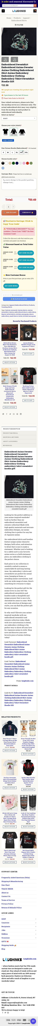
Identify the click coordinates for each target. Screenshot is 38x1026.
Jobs (3, 930)
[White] (6, 163)
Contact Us (5, 896)
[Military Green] (31, 163)
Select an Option (8, 115)
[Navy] (17, 163)
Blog (3, 949)
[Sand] (10, 163)
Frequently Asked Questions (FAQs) (15, 878)
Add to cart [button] (28, 353)
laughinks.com (28, 681)
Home (9, 18)
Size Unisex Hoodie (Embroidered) (14, 148)
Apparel (26, 18)
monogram (25, 314)
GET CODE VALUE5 (25, 253)
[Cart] (35, 10)
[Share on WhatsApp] (3, 414)
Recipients (5, 926)
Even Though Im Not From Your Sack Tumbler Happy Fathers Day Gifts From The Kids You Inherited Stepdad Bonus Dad (28, 744)
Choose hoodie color (9, 159)
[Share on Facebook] (6, 414)
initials (18, 314)
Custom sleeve (22, 310)
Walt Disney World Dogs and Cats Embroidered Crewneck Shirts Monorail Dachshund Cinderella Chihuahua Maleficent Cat (10, 393)
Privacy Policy (7, 904)
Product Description (11, 429)
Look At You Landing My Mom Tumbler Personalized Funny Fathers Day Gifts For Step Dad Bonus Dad (28, 817)
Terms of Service (8, 900)
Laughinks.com (29, 959)
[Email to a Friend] (13, 414)
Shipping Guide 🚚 (8, 945)
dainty (11, 312)
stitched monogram (29, 316)
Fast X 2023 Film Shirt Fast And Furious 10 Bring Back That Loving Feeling (10, 854)
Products (17, 18)
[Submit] (35, 5)
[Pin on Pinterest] (17, 414)
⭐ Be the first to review (19, 299)
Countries (5, 923)
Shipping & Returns (11, 437)
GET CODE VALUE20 (26, 267)
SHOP (3, 919)
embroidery (32, 312)
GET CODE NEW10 (11, 286)
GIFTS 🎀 (5, 941)
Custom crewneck (11, 310)
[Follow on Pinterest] (8, 1013)
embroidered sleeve (21, 312)
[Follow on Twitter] (5, 1013)
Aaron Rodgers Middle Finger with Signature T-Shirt (28, 344)
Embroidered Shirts (19, 20)
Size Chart (5, 885)
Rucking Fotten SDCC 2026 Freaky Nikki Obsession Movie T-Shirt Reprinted (28, 389)
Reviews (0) (7, 445)
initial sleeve (11, 314)
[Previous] (4, 41)
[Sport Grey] (20, 163)
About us (4, 893)
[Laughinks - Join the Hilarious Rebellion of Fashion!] (19, 10)
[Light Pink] (24, 163)
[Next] (33, 41)
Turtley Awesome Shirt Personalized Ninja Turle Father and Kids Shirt (9, 780)
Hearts (3, 314)
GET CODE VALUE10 (26, 260)
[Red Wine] (27, 163)
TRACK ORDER (7, 889)
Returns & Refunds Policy (11, 908)
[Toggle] (36, 919)
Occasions (5, 938)
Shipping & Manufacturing (12, 881)
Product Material (10, 433)
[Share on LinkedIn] (20, 414)
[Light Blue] (3, 168)
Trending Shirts (6, 307)
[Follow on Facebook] (3, 1013)
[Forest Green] (13, 163)
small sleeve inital (16, 316)
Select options (9, 362)
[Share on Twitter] (10, 414)
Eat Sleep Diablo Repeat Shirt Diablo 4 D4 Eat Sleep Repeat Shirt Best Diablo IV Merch (28, 854)
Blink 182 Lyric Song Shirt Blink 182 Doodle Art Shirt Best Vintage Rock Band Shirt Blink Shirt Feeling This (10, 817)
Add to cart (11, 212)
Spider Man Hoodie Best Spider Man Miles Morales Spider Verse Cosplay (28, 781)
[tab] (19, 429)
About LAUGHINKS (10, 441)
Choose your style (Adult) (11, 125)
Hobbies (4, 934)
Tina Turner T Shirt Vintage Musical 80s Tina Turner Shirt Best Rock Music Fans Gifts (10, 742)
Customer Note (6, 174)
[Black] (3, 163)
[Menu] (3, 11)
